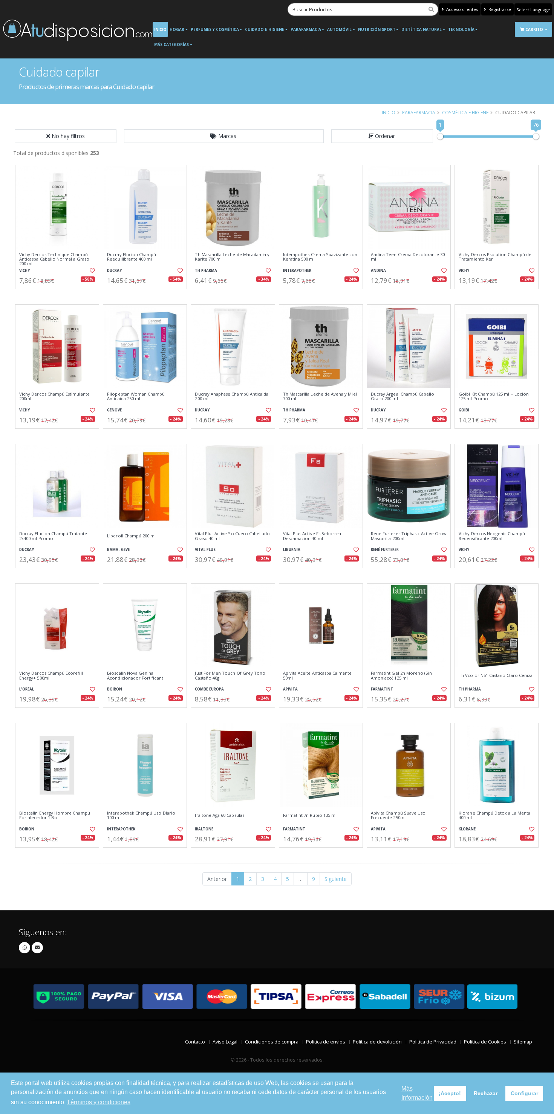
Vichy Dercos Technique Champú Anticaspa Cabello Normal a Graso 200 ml (54, 259)
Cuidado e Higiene (264, 29)
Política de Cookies (485, 1042)
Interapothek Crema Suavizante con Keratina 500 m (320, 257)
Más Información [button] (417, 1093)
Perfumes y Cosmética (215, 29)
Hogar (177, 29)
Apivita (290, 689)
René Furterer (385, 549)
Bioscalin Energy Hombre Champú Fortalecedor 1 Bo (54, 815)
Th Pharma (206, 270)
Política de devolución (377, 1042)
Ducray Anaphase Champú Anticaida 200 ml (231, 396)
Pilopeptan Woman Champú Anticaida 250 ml (136, 396)
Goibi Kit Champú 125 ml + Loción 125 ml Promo (494, 396)
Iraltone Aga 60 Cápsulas (219, 815)
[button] (224, 136)
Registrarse (499, 9)
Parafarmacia (306, 29)
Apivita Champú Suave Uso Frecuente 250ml (398, 815)
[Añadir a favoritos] (91, 271)
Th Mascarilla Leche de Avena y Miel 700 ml (320, 396)
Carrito (534, 29)
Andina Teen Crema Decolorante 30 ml (408, 257)
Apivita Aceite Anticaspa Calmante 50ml (317, 675)
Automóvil (339, 29)
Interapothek (297, 270)
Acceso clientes (461, 9)
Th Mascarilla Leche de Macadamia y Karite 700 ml (232, 257)
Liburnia (291, 549)
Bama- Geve (118, 549)
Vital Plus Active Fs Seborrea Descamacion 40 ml (312, 536)
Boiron (114, 689)
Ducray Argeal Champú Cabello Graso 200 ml (403, 396)
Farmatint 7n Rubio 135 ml (310, 815)
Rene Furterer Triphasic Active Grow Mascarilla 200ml (409, 536)
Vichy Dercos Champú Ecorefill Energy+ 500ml (51, 675)
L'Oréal (26, 689)
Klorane (467, 829)
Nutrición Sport (376, 29)
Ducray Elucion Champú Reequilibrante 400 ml (131, 257)
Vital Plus (205, 549)
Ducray (114, 270)
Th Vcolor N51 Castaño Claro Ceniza (496, 675)
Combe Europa (209, 689)
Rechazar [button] (485, 1093)
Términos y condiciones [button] (98, 1102)
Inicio (160, 29)
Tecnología (461, 29)
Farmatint (382, 689)
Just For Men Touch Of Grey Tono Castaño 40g (230, 675)
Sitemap (523, 1042)
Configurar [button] (524, 1093)
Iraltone (204, 829)
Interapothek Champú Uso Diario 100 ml (141, 815)
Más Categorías (171, 44)
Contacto (195, 1042)
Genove (114, 410)
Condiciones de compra (271, 1042)
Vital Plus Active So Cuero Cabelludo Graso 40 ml (232, 536)
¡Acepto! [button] (450, 1093)
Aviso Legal (225, 1042)
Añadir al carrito (59, 295)
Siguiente (335, 878)
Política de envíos (325, 1042)
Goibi (464, 410)
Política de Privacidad (432, 1042)
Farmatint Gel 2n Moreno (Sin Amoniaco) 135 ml (401, 675)
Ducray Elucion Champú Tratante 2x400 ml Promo (53, 536)
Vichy (24, 270)
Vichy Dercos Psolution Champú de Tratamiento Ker (495, 257)
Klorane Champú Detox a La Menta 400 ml (494, 815)
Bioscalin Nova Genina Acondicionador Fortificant (135, 675)
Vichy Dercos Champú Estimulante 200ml (54, 396)
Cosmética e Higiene (465, 112)
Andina (378, 270)
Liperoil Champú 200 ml (131, 536)
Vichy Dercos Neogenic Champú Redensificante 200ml (492, 536)
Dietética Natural (421, 29)
